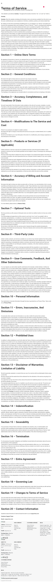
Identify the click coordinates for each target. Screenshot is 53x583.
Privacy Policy (30, 529)
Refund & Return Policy (32, 528)
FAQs (15, 529)
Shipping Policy (30, 526)
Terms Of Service (30, 525)
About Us (16, 525)
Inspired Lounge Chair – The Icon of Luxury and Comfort (12, 572)
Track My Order (17, 528)
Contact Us (16, 526)
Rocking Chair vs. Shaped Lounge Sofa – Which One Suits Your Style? (45, 534)
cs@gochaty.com (35, 513)
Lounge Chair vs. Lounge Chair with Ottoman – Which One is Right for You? (45, 530)
